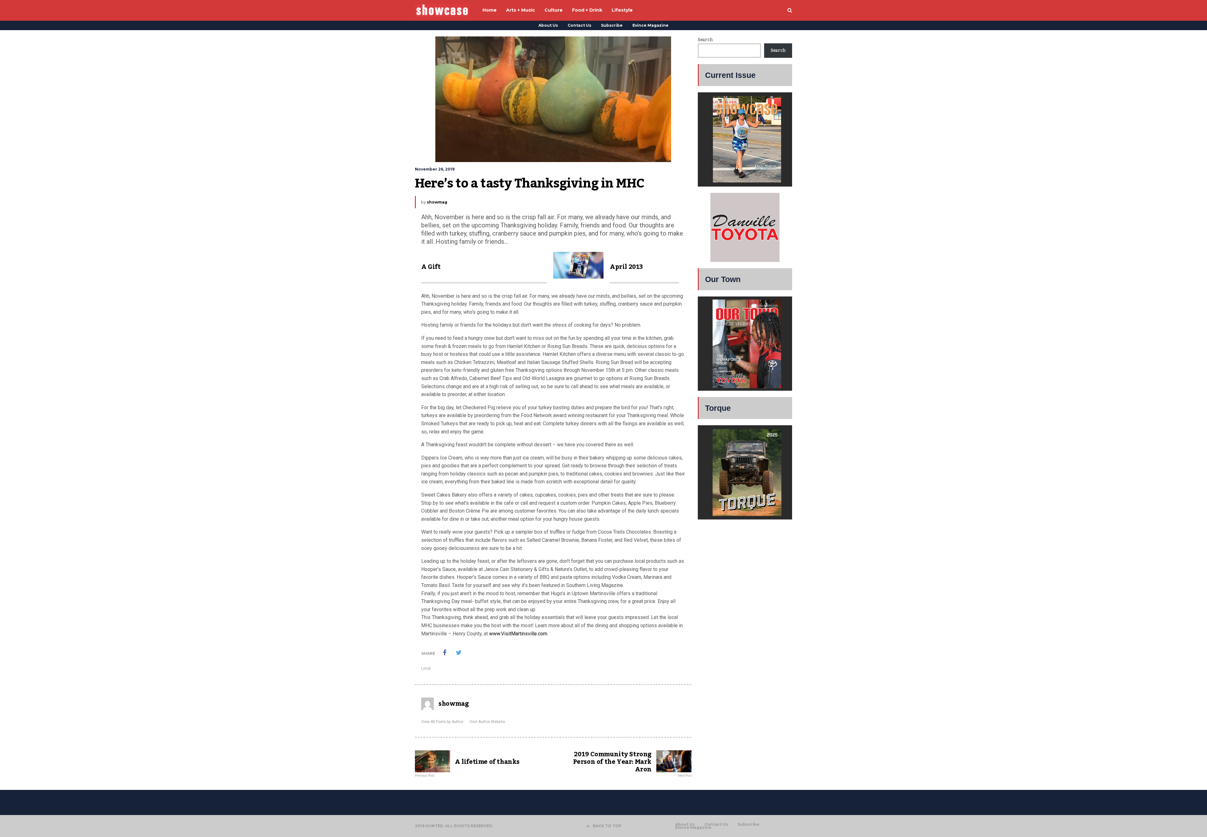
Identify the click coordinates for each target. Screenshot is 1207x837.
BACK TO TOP (607, 825)
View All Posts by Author (442, 722)
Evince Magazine (650, 25)
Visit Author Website (487, 722)
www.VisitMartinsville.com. (518, 634)
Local (426, 668)
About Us (548, 25)
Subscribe (612, 25)
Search (705, 39)
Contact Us (579, 25)
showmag (437, 202)
